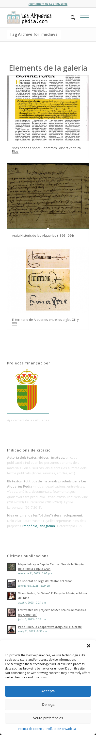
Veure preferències (48, 718)
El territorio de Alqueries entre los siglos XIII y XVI (45, 321)
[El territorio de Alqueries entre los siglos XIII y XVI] (48, 280)
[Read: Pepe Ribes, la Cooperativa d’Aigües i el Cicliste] (11, 629)
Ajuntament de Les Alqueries (48, 3)
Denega (48, 704)
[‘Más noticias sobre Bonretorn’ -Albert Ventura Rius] (48, 108)
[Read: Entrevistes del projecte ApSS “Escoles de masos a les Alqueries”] (11, 612)
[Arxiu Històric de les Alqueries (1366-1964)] (48, 196)
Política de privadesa (61, 729)
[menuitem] (70, 17)
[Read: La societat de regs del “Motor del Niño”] (11, 583)
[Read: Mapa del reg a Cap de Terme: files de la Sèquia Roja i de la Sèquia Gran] (11, 567)
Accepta (48, 691)
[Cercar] (70, 17)
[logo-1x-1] (39, 17)
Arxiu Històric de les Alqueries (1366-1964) (43, 235)
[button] (88, 645)
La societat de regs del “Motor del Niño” (45, 581)
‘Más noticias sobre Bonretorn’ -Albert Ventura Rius (46, 150)
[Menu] (82, 17)
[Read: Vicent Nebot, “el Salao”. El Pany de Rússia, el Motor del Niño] (11, 596)
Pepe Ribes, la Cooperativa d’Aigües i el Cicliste (50, 627)
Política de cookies (31, 729)
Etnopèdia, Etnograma (38, 526)
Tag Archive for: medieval (34, 34)
